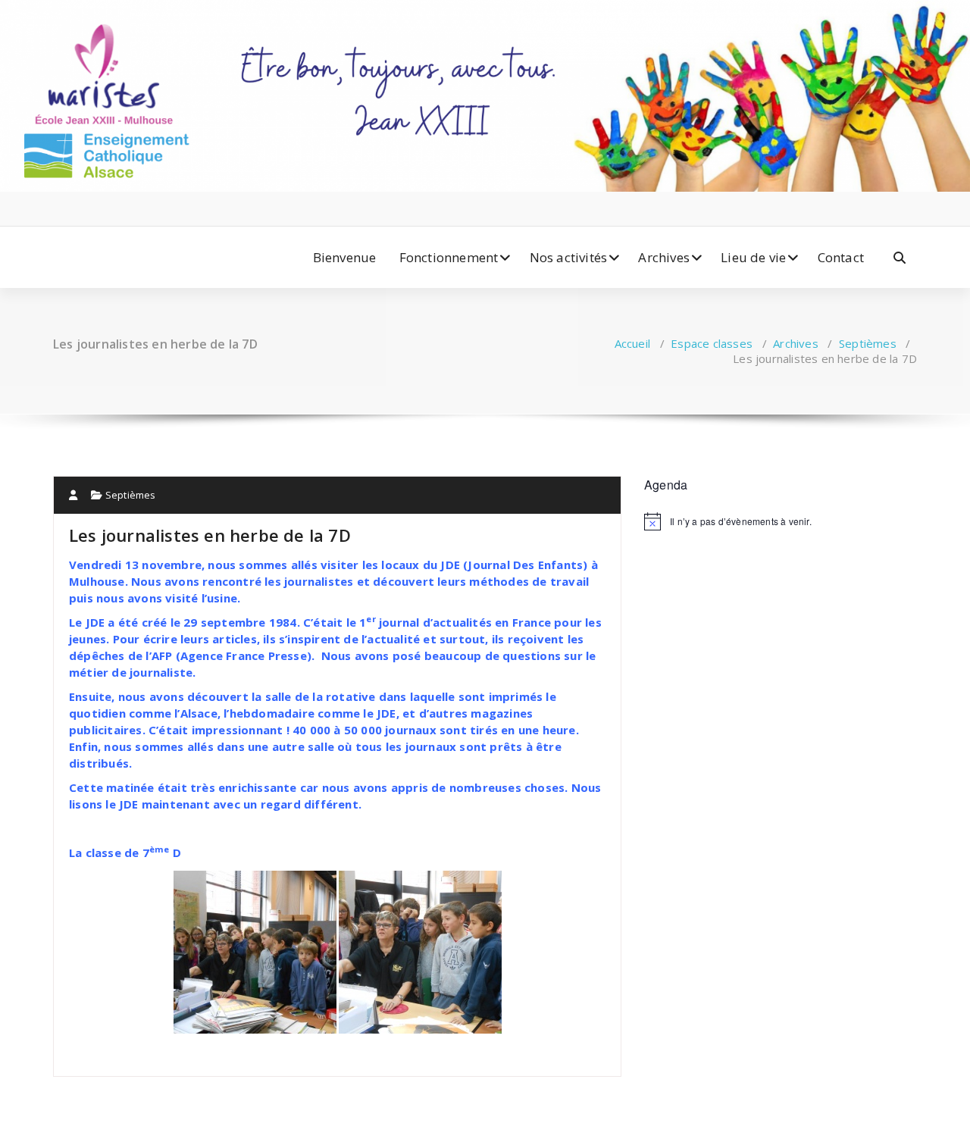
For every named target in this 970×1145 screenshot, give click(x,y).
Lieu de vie (753, 257)
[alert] (780, 521)
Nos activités (569, 257)
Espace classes (712, 343)
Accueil (632, 343)
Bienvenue (345, 257)
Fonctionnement (449, 257)
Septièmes (867, 343)
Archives (664, 257)
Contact (841, 257)
